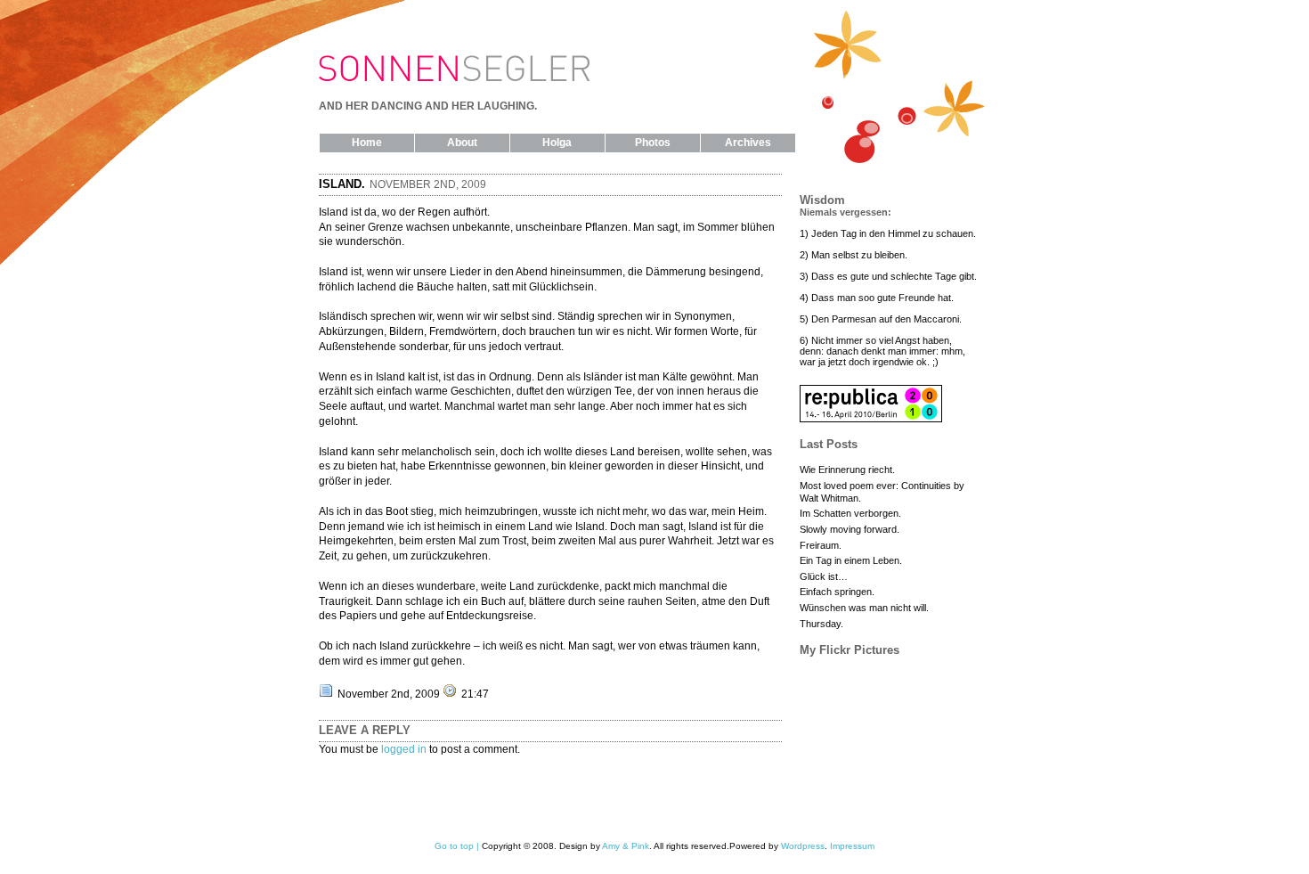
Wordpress (803, 846)
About (462, 142)
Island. (342, 184)
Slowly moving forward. (849, 529)
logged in (404, 749)
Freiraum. (821, 545)
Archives (748, 142)
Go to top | (457, 846)
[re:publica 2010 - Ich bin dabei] (871, 418)
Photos (653, 142)
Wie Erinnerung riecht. (847, 469)
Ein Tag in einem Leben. (851, 560)
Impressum (852, 846)
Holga (557, 142)
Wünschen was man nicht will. (864, 607)
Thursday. (821, 623)
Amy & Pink (625, 846)
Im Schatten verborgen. (850, 513)
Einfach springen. (837, 591)
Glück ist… (824, 576)
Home (367, 142)
